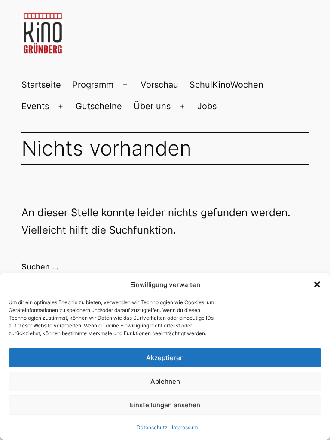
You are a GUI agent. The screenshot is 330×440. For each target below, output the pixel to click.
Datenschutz (152, 427)
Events (35, 106)
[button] (317, 284)
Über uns (152, 106)
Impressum (185, 427)
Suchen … (39, 266)
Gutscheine (99, 106)
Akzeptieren (165, 358)
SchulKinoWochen (226, 84)
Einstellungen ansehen (165, 405)
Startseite (41, 84)
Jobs (207, 106)
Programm (92, 84)
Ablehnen (165, 381)
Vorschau (159, 84)
